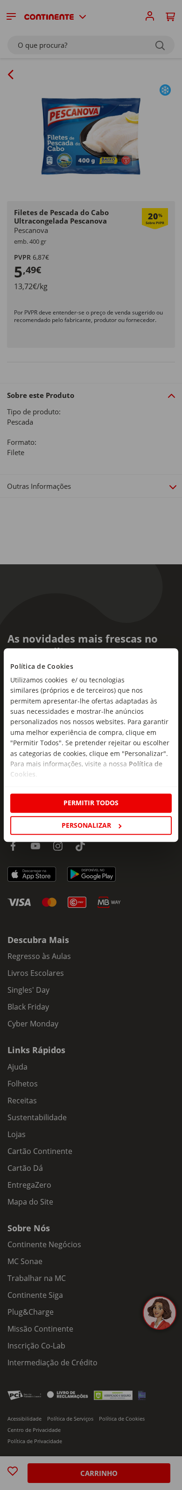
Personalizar (86, 825)
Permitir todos (91, 803)
